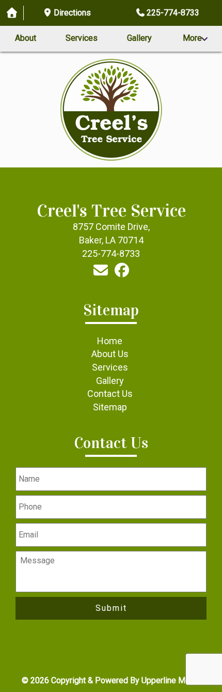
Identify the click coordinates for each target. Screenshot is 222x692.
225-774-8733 (173, 13)
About (25, 38)
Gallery (139, 38)
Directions (72, 13)
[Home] (12, 13)
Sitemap (110, 407)
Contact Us (110, 393)
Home (109, 340)
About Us (110, 353)
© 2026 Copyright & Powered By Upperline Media (111, 680)
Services (82, 38)
